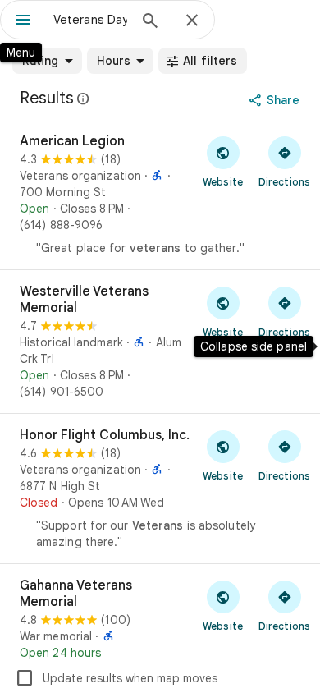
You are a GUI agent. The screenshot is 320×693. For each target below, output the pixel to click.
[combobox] (90, 20)
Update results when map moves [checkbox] (116, 678)
